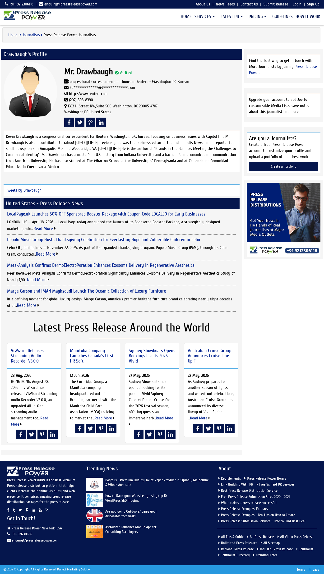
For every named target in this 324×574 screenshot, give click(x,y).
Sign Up (313, 4)
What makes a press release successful (249, 503)
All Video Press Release (296, 537)
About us (203, 4)
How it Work (308, 16)
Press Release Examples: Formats (244, 509)
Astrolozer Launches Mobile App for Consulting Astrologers (130, 529)
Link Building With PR (237, 484)
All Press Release (262, 537)
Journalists (31, 34)
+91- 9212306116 (20, 4)
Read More (43, 228)
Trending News (266, 555)
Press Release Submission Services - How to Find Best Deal (263, 521)
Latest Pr (230, 16)
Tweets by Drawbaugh (24, 190)
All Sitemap (271, 543)
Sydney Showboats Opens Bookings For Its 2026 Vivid (152, 356)
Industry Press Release (276, 549)
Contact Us (249, 4)
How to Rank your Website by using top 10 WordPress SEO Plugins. (136, 498)
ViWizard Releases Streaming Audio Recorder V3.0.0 (27, 356)
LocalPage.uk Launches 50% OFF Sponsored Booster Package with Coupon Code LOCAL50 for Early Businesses (106, 214)
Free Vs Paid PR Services (276, 484)
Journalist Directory (235, 555)
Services (203, 16)
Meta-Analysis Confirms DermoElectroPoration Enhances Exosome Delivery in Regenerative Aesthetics (100, 265)
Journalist (306, 549)
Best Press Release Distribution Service (249, 490)
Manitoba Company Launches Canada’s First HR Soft (92, 356)
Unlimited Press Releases (239, 543)
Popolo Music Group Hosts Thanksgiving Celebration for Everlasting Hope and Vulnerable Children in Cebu (103, 239)
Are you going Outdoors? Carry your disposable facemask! (131, 513)
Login (297, 4)
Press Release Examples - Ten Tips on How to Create (258, 515)
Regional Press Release (237, 549)
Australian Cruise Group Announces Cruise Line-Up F (209, 356)
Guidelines (282, 16)
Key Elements (231, 478)
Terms (301, 569)
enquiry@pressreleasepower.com (70, 4)
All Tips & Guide (232, 537)
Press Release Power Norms (266, 478)
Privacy (314, 569)
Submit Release (276, 4)
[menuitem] (185, 16)
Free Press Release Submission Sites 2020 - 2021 (255, 497)
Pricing (256, 16)
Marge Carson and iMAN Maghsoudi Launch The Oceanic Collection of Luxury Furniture (86, 291)
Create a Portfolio (283, 166)
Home (186, 16)
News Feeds (225, 4)
